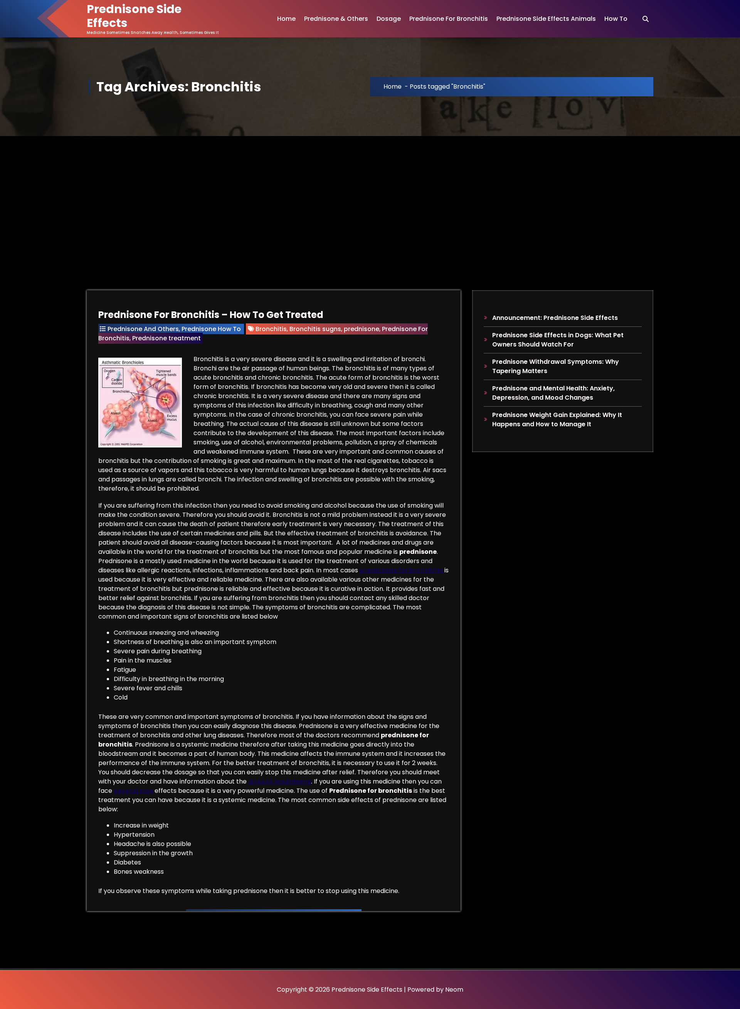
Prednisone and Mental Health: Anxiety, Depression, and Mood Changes (553, 393)
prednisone (361, 329)
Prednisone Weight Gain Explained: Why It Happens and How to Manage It (557, 419)
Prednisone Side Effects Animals (546, 18)
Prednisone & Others (336, 18)
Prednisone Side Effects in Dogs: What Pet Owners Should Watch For (558, 340)
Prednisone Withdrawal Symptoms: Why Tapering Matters (555, 366)
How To (615, 18)
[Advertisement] (370, 194)
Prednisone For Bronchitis (448, 18)
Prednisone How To (211, 329)
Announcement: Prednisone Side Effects (555, 317)
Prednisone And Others (143, 329)
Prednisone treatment (166, 338)
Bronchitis (271, 329)
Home (286, 18)
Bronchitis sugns (315, 329)
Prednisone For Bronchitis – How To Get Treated (210, 314)
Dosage (389, 18)
